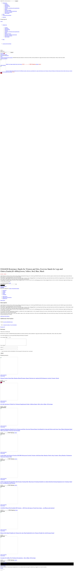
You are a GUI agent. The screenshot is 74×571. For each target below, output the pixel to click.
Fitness (6, 3)
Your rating (2, 337)
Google (4, 292)
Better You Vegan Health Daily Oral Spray (14, 64)
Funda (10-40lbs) (6, 324)
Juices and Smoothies (7, 15)
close (1, 21)
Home (1, 57)
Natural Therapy (8, 10)
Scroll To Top (2, 565)
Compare (2, 287)
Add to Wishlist (3, 286)
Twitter (4, 291)
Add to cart (2, 285)
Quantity (3, 284)
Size (1, 283)
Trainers (6, 7)
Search (12, 52)
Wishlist (4, 17)
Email (4, 293)
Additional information (7, 297)
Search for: (2, 0)
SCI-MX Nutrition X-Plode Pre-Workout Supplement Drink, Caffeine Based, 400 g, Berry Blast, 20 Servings (26, 404)
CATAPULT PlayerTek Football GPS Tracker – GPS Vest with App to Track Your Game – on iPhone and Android (27, 508)
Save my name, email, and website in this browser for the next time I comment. (17, 351)
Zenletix (5, 563)
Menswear (7, 5)
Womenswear (7, 6)
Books (6, 9)
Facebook (4, 290)
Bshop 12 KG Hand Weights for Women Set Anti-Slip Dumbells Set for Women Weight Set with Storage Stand (27, 533)
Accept (1, 568)
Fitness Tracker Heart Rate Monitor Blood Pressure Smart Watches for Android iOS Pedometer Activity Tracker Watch (29, 378)
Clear (10, 283)
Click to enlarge (3, 266)
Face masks (7, 13)
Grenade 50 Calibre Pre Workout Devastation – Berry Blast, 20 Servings (18, 558)
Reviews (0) (5, 298)
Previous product (3, 58)
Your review (3, 345)
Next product (3, 65)
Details (37, 64)
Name (1, 347)
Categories (5, 2)
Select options (3, 407)
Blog (3, 14)
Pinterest (4, 294)
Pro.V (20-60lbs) (13, 324)
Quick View (2, 376)
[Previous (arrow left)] (0, 570)
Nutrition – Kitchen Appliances (11, 11)
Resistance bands (9, 57)
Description (5, 296)
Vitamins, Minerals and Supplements (12, 8)
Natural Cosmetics (8, 12)
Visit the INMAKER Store (8, 321)
